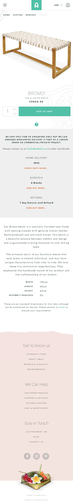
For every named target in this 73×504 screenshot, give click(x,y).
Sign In (68, 5)
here (62, 307)
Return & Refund (36, 403)
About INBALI (36, 359)
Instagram (36, 456)
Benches (31, 15)
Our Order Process (37, 393)
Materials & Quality (36, 364)
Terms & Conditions (36, 495)
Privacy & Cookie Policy (36, 500)
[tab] (36, 120)
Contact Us (37, 442)
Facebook (27, 456)
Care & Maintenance (36, 408)
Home (6, 15)
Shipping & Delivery (36, 398)
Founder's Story (36, 354)
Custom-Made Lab (36, 432)
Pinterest (45, 456)
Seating (18, 15)
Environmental (36, 369)
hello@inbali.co (37, 148)
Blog (36, 437)
